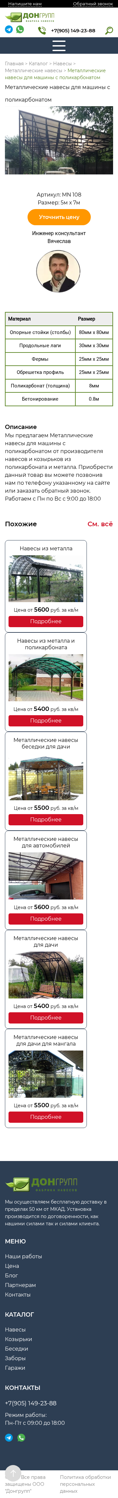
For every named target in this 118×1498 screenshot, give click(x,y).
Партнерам (20, 1285)
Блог (11, 1275)
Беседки (16, 1349)
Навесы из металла (46, 548)
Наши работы (23, 1256)
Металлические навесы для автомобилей (45, 842)
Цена (12, 1266)
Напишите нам (25, 3)
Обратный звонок (93, 3)
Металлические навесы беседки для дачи (45, 743)
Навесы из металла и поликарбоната (46, 644)
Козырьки (18, 1339)
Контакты (18, 1295)
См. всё (100, 524)
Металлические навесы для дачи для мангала (45, 1040)
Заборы (15, 1358)
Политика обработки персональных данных (85, 1484)
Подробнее (46, 621)
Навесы (15, 1330)
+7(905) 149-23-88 (73, 30)
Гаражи (15, 1368)
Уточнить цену (59, 217)
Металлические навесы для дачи (45, 941)
